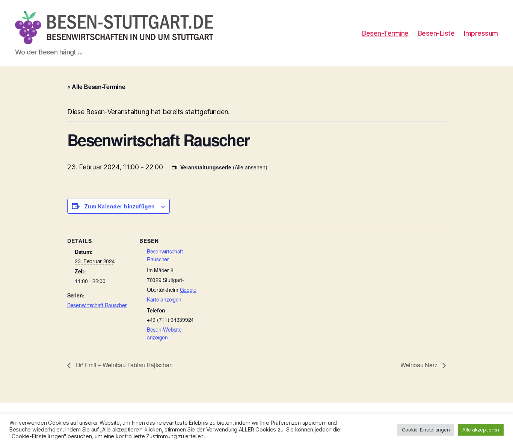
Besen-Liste (436, 33)
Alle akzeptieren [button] (480, 430)
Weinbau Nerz (419, 365)
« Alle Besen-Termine (96, 86)
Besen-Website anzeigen (164, 333)
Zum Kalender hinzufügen (119, 206)
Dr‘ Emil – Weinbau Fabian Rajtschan (123, 365)
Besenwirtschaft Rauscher (97, 305)
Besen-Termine (385, 33)
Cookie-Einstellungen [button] (426, 430)
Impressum (481, 33)
